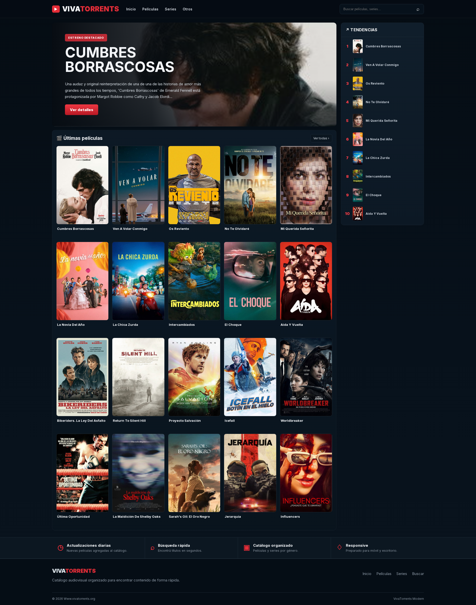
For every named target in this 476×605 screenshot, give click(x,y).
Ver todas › (321, 138)
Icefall (230, 421)
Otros (187, 9)
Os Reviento (179, 229)
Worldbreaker (292, 421)
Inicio (131, 9)
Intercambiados (182, 325)
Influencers (290, 516)
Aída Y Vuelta (292, 325)
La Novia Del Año (71, 325)
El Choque (233, 325)
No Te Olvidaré (237, 229)
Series (170, 9)
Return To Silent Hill (129, 421)
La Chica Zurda (125, 325)
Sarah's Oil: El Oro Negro (189, 516)
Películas (150, 9)
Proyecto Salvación (185, 421)
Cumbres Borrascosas (75, 229)
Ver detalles (81, 109)
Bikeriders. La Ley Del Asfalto (81, 421)
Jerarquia (233, 516)
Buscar (418, 573)
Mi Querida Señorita (297, 229)
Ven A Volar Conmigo (130, 229)
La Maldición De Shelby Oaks (137, 516)
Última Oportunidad (73, 516)
